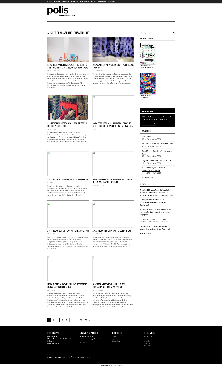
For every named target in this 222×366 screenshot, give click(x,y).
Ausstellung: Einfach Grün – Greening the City (112, 230)
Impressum (111, 2)
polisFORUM (148, 336)
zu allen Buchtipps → (147, 233)
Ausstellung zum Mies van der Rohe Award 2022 (68, 230)
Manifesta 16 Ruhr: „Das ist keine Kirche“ (157, 143)
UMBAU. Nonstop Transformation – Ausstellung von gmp (113, 66)
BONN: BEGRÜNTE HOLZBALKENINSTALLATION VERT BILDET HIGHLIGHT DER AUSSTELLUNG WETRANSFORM (112, 124)
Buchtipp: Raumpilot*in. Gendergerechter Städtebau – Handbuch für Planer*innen (155, 220)
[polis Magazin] (61, 14)
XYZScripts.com (120, 365)
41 (81, 320)
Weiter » (88, 320)
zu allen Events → (149, 177)
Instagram (147, 339)
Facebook (147, 343)
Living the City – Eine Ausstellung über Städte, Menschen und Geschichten (67, 285)
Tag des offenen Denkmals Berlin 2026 (156, 160)
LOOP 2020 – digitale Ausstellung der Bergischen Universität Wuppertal (108, 285)
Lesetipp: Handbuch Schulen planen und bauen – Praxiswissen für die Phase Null (155, 227)
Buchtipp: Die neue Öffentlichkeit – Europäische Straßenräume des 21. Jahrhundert (153, 202)
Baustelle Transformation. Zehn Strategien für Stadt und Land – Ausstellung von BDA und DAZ (67, 66)
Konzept (49, 2)
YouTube (147, 345)
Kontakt (93, 2)
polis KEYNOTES (84, 2)
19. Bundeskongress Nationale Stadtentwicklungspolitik (153, 168)
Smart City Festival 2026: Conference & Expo (157, 152)
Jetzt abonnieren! (149, 124)
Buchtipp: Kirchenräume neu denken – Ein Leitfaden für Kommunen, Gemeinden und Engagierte (155, 212)
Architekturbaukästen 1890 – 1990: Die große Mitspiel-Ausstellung (67, 124)
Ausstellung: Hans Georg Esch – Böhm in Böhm (67, 179)
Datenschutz (102, 2)
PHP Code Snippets (102, 365)
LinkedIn (147, 341)
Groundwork (146, 136)
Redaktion (57, 2)
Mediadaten (65, 2)
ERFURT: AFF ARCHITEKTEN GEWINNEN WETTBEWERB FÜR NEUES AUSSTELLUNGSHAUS (112, 181)
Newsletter (74, 2)
